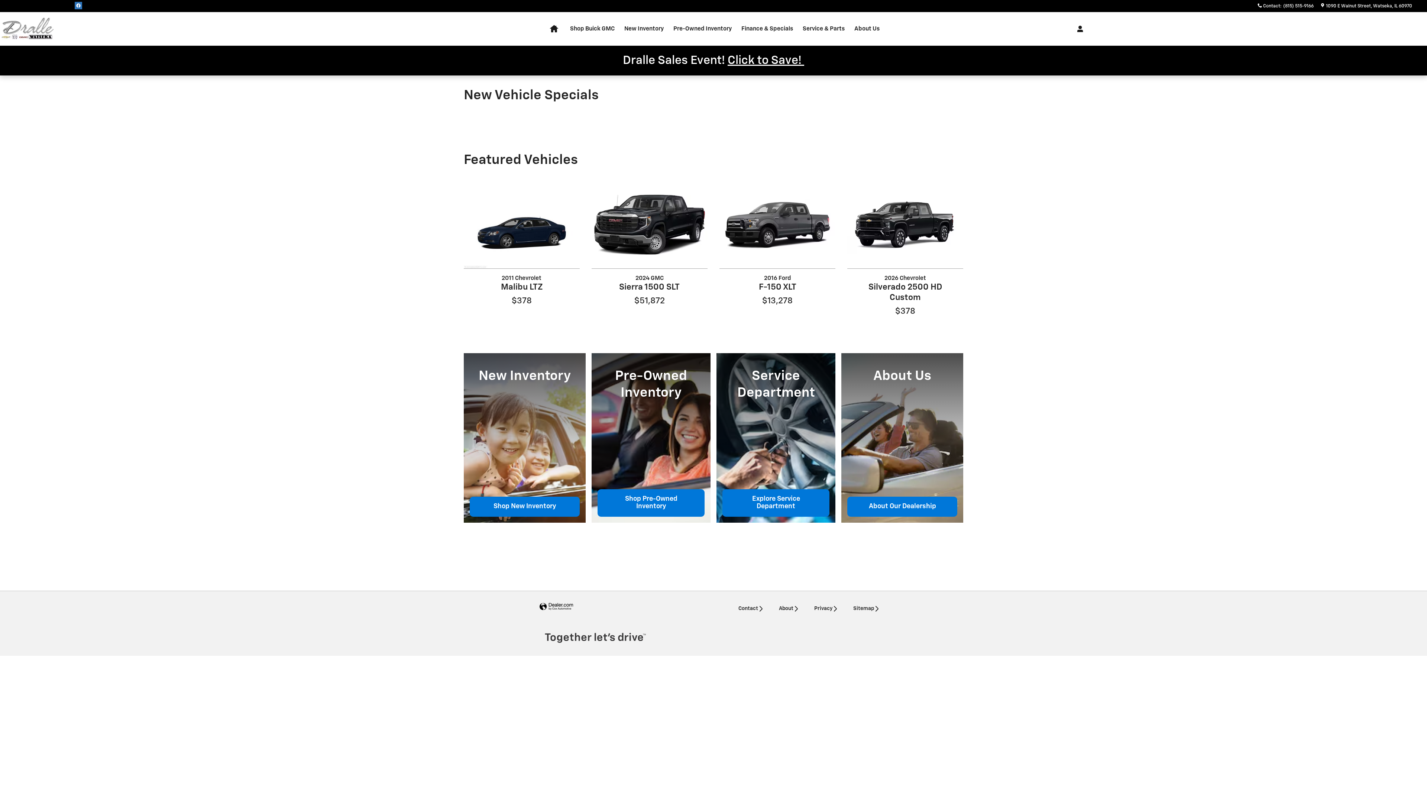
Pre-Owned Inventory (702, 29)
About (786, 608)
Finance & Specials (767, 29)
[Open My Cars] (1078, 29)
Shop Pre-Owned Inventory (651, 503)
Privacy (823, 608)
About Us (867, 29)
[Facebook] (78, 5)
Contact (748, 608)
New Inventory (644, 29)
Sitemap (863, 608)
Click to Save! (766, 61)
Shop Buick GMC (592, 29)
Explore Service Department (776, 503)
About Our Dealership (902, 506)
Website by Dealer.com (556, 607)
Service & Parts (824, 29)
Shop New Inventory (525, 506)
